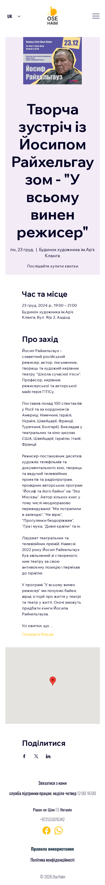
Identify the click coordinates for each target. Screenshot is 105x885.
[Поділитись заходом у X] (36, 756)
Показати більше (38, 634)
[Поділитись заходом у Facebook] (24, 756)
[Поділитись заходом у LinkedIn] (48, 756)
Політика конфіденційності (52, 859)
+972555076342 (52, 819)
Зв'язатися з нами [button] (52, 783)
